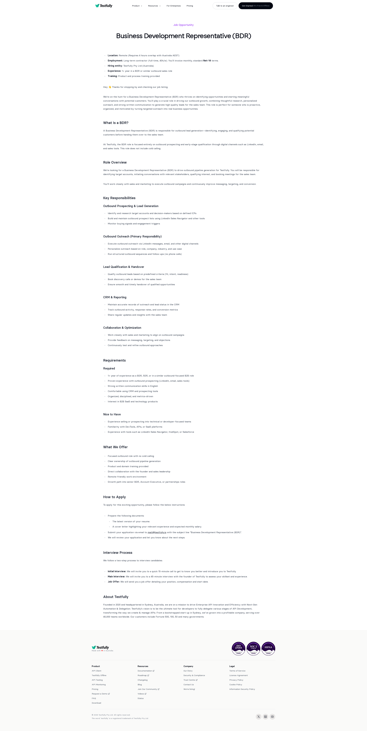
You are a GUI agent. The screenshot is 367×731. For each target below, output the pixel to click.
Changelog (143, 680)
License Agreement (238, 675)
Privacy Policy (236, 680)
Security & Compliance (194, 675)
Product (135, 5)
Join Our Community (147, 689)
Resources (153, 5)
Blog (140, 684)
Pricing (190, 5)
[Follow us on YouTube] (272, 717)
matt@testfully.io (157, 532)
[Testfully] (103, 6)
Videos (141, 693)
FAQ (94, 698)
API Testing (97, 680)
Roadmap (142, 675)
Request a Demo (99, 693)
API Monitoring (99, 684)
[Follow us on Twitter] (258, 717)
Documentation (145, 670)
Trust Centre (189, 680)
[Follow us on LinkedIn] (265, 717)
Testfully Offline (99, 675)
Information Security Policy (242, 689)
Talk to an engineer (225, 5)
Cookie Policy (235, 684)
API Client (96, 670)
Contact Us (189, 684)
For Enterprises (174, 5)
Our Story (188, 670)
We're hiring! (189, 689)
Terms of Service (237, 670)
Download (96, 703)
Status (141, 698)
